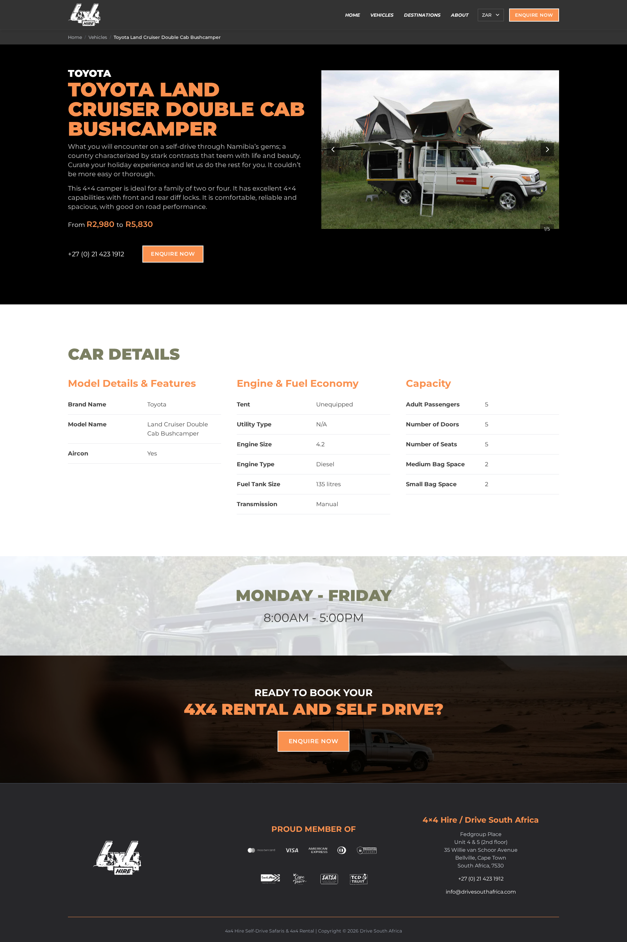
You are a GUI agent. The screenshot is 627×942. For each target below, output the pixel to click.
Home (75, 37)
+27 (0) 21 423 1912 (96, 254)
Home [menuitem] (352, 15)
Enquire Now (534, 15)
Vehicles (97, 37)
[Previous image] (333, 149)
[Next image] (547, 149)
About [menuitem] (460, 15)
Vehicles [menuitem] (382, 15)
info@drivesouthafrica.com (481, 892)
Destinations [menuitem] (422, 15)
